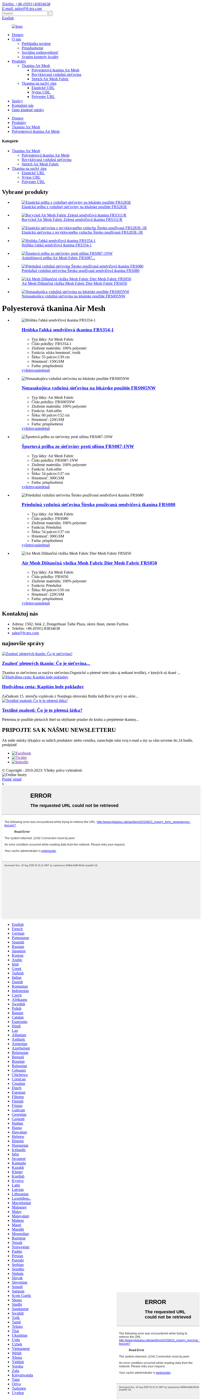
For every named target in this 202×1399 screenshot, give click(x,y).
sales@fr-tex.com (25, 633)
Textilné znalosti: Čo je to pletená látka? (42, 710)
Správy (17, 101)
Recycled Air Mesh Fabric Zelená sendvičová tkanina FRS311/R (72, 219)
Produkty (19, 61)
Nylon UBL (41, 92)
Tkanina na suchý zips (39, 83)
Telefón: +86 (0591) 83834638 (26, 4)
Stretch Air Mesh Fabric (50, 79)
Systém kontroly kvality (40, 57)
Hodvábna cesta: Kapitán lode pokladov (43, 686)
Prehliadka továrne (36, 43)
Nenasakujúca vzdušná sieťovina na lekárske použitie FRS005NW (73, 296)
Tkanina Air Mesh (36, 66)
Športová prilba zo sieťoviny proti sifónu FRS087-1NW (78, 446)
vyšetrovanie (31, 370)
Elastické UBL (43, 88)
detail (45, 370)
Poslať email (11, 779)
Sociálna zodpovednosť (40, 52)
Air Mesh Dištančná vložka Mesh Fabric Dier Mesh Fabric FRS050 (74, 283)
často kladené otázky (28, 110)
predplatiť (9, 745)
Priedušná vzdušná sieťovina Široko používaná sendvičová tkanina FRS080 (80, 271)
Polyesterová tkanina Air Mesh (55, 70)
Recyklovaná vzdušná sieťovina (56, 74)
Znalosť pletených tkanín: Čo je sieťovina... (46, 663)
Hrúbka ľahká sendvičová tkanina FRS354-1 (57, 245)
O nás (16, 39)
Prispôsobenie (32, 48)
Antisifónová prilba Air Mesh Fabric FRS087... (58, 258)
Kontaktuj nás (23, 105)
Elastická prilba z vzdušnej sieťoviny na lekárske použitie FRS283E (74, 207)
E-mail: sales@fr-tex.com (22, 8)
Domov (18, 35)
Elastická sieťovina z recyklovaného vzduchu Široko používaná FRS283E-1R (82, 232)
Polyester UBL (43, 96)
